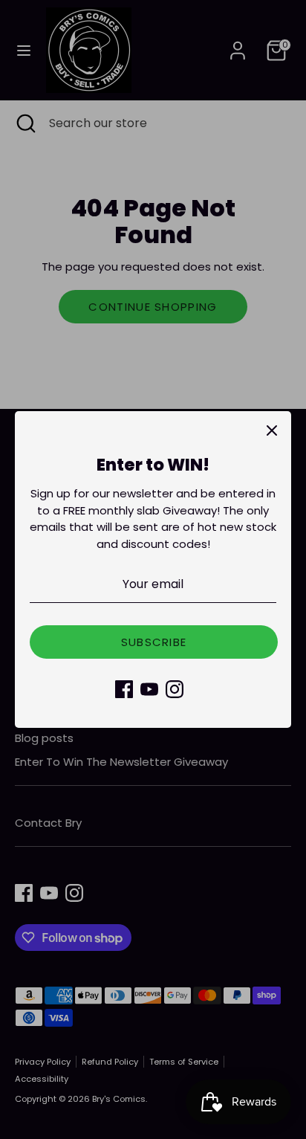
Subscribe (154, 642)
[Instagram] (174, 689)
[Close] (271, 430)
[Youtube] (149, 689)
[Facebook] (124, 689)
